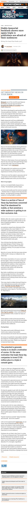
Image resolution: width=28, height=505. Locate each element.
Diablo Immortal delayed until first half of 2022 (13, 482)
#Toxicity (4, 457)
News (2, 7)
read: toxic (19, 422)
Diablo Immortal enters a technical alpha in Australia (14, 494)
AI (16, 1)
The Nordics (11, 1)
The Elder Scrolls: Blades (12, 285)
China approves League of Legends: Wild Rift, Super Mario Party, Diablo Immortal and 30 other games (13, 488)
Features (20, 7)
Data (14, 7)
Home (2, 25)
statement (15, 165)
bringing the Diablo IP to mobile (11, 105)
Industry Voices (8, 25)
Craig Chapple (9, 46)
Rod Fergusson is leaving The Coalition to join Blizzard (13, 499)
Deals (8, 7)
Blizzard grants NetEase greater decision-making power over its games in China (13, 476)
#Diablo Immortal (14, 457)
